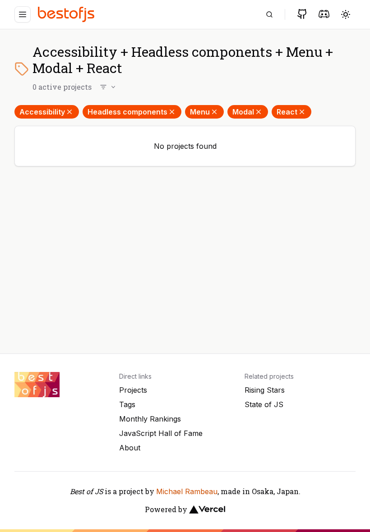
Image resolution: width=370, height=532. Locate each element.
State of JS (264, 404)
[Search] (269, 14)
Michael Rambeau (186, 491)
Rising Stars (265, 389)
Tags (127, 404)
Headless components (127, 111)
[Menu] (22, 14)
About (129, 447)
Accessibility (42, 111)
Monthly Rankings (150, 418)
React (287, 111)
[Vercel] (207, 509)
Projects (133, 389)
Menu (200, 111)
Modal (243, 111)
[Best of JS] (67, 14)
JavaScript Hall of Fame (161, 433)
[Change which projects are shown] (108, 87)
